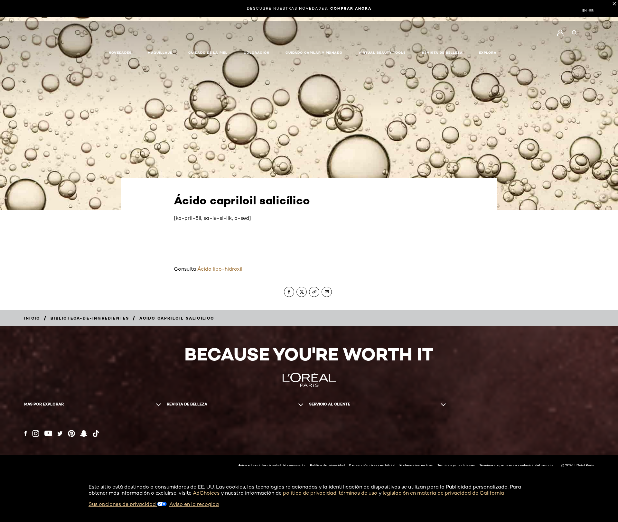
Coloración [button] (256, 53)
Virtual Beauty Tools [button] (382, 53)
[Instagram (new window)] (35, 433)
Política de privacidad (327, 465)
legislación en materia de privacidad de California (443, 493)
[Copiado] (314, 292)
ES (591, 10)
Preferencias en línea (416, 465)
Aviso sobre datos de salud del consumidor (272, 465)
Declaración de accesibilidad (372, 465)
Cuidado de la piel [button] (208, 53)
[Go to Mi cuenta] (560, 33)
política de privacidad (309, 493)
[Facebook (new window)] (25, 433)
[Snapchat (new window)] (83, 433)
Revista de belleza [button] (442, 53)
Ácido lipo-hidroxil (219, 269)
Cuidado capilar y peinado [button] (314, 53)
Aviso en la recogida (194, 504)
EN (584, 10)
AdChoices (206, 493)
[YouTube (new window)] (48, 433)
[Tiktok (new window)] (95, 433)
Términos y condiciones (456, 465)
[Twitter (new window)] (60, 433)
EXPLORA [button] (488, 53)
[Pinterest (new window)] (71, 433)
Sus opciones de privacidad (123, 504)
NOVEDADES (120, 53)
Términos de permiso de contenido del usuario (516, 465)
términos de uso (358, 493)
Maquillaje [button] (160, 53)
